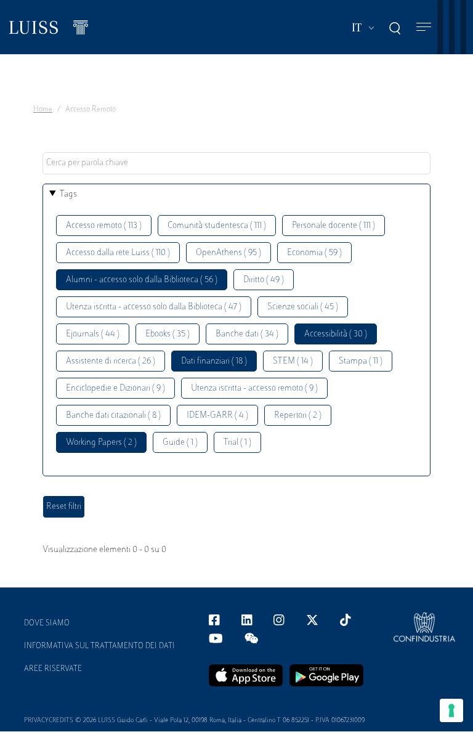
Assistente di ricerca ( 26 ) (110, 361)
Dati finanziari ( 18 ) (214, 361)
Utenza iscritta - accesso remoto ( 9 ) (254, 388)
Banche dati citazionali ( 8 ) (113, 415)
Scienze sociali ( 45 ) (302, 307)
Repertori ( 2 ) (297, 415)
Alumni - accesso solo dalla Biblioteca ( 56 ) (141, 280)
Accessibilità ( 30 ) (335, 334)
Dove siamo (47, 623)
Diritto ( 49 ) (263, 280)
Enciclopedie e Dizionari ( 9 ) (115, 388)
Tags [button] (68, 194)
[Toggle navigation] (423, 27)
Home (42, 109)
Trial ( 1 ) (237, 442)
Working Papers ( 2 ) (101, 442)
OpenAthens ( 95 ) (228, 253)
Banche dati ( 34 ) (247, 334)
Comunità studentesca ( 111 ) (217, 225)
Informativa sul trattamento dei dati (99, 646)
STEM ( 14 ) (293, 361)
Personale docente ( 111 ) (333, 225)
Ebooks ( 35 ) (167, 334)
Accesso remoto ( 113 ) (104, 225)
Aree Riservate (53, 669)
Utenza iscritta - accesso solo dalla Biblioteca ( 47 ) (153, 307)
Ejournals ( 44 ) (92, 334)
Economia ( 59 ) (314, 253)
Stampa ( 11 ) (360, 361)
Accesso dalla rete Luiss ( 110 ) (118, 253)
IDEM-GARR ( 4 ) (217, 415)
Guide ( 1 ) (180, 442)
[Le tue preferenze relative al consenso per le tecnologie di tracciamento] (451, 710)
